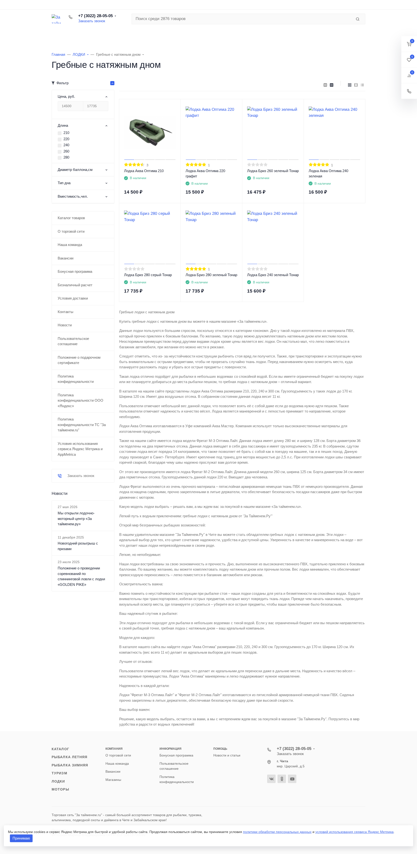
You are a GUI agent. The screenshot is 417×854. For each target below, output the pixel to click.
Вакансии (112, 771)
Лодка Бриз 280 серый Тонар (148, 275)
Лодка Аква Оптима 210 (144, 171)
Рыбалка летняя (70, 757)
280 (66, 157)
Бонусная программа (176, 755)
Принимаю (21, 838)
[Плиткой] (350, 84)
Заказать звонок (91, 21)
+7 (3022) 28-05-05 (95, 16)
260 (66, 151)
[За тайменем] (56, 18)
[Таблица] (362, 84)
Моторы (60, 789)
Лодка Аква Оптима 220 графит (205, 173)
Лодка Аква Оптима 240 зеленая (328, 173)
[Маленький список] (325, 84)
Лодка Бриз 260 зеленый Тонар (273, 171)
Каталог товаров (85, 35)
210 (66, 133)
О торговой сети (118, 755)
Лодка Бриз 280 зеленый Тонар (211, 275)
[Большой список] (331, 84)
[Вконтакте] (271, 779)
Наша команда (117, 763)
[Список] (356, 84)
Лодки (58, 781)
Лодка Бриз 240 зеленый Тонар (273, 275)
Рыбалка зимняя (70, 765)
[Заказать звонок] (409, 91)
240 (66, 145)
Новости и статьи (226, 755)
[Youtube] (292, 779)
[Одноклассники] (282, 779)
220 (66, 139)
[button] (409, 44)
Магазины (113, 780)
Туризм (59, 773)
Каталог (60, 749)
